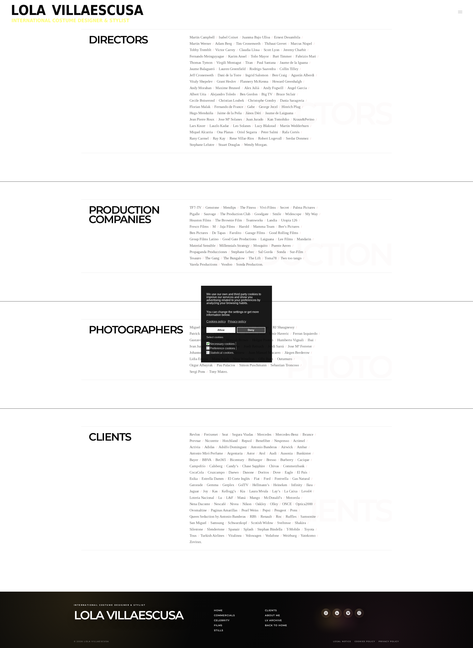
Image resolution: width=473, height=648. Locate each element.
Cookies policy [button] (216, 321)
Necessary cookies (222, 343)
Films (218, 625)
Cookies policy (365, 641)
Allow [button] (220, 329)
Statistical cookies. (222, 352)
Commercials (224, 615)
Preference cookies (222, 348)
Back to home (276, 625)
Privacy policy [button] (237, 321)
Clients (271, 610)
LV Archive (273, 620)
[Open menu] (460, 12)
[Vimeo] (348, 613)
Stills (218, 630)
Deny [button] (251, 329)
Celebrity (222, 620)
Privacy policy (389, 641)
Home (218, 610)
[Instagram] (325, 613)
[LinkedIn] (337, 613)
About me (272, 615)
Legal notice (342, 641)
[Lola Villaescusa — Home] (85, 13)
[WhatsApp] (359, 613)
